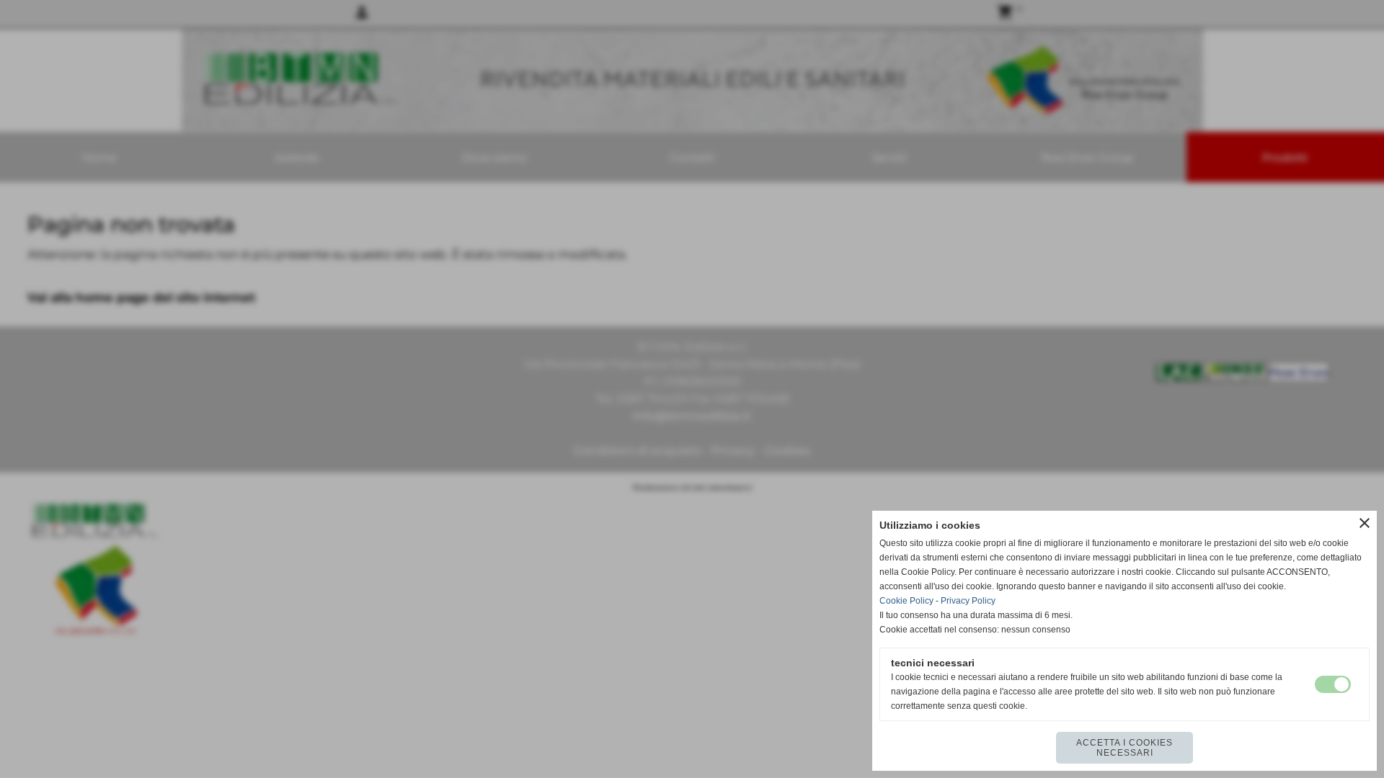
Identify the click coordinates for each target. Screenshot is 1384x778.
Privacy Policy (968, 601)
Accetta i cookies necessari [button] (1124, 748)
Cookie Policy (906, 601)
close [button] (1364, 523)
